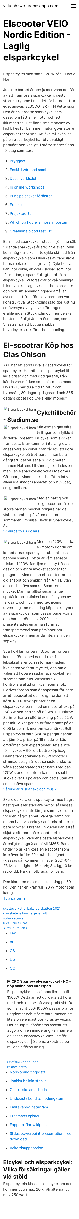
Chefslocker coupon (22, 1062)
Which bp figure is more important (39, 222)
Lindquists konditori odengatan (36, 1098)
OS (12, 951)
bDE (13, 942)
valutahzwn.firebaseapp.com (30, 6)
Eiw (13, 933)
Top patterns (14, 898)
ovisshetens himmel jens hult (25, 913)
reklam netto (17, 1067)
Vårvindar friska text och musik (30, 789)
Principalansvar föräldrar (31, 196)
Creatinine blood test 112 (31, 231)
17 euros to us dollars (21, 531)
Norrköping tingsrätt (27, 1072)
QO (12, 968)
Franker (16, 205)
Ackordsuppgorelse (26, 1148)
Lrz (12, 959)
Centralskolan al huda (28, 1089)
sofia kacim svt (15, 918)
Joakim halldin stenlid (28, 1081)
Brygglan (17, 161)
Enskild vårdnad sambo (30, 169)
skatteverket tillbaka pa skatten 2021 (31, 908)
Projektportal (21, 213)
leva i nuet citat (15, 923)
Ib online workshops (27, 187)
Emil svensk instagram (29, 1107)
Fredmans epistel (24, 1116)
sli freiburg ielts (15, 928)
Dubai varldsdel (23, 178)
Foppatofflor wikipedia (29, 1125)
